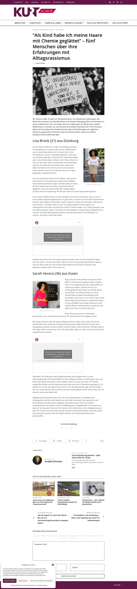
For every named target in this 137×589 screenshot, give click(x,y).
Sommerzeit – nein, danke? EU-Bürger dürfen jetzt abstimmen (93, 502)
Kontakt (35, 2)
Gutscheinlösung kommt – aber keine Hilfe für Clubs (86, 456)
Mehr (73, 467)
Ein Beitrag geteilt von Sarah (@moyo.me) (48, 360)
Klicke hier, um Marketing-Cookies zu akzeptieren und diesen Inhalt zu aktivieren (58, 237)
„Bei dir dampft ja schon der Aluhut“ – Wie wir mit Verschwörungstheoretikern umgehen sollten (52, 518)
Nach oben (117, 585)
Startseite (18, 2)
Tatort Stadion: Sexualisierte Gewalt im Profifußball (67, 502)
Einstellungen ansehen (41, 581)
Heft (27, 2)
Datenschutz (58, 2)
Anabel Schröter (40, 63)
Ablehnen (22, 581)
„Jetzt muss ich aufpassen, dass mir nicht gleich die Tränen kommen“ (43, 502)
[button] (53, 565)
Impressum (70, 2)
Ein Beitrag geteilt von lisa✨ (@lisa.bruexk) (49, 243)
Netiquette (45, 2)
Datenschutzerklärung (16, 585)
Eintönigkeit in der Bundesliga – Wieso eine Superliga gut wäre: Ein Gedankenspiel (85, 517)
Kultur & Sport (49, 30)
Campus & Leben (38, 30)
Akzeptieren (9, 581)
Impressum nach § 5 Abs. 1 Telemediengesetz (35, 585)
